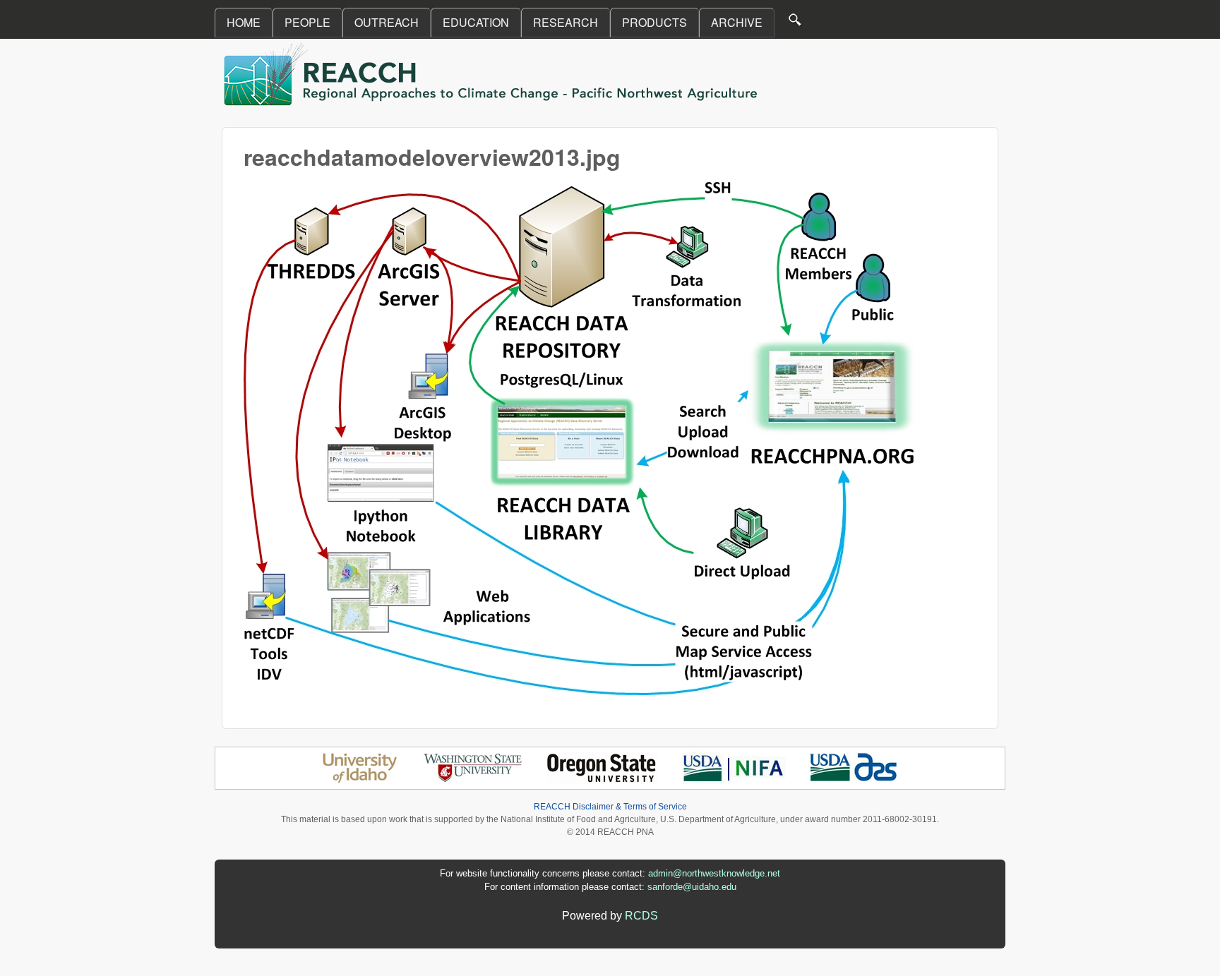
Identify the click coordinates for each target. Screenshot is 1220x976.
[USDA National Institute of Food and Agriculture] (733, 780)
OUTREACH (386, 22)
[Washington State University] (473, 780)
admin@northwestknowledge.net (714, 873)
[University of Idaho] (360, 780)
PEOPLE (307, 22)
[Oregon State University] (602, 780)
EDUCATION (476, 22)
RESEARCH (565, 22)
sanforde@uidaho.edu (691, 886)
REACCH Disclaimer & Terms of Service (610, 807)
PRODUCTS (654, 22)
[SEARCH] (796, 23)
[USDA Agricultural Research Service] (853, 780)
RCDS (641, 916)
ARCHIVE (736, 22)
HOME (244, 22)
